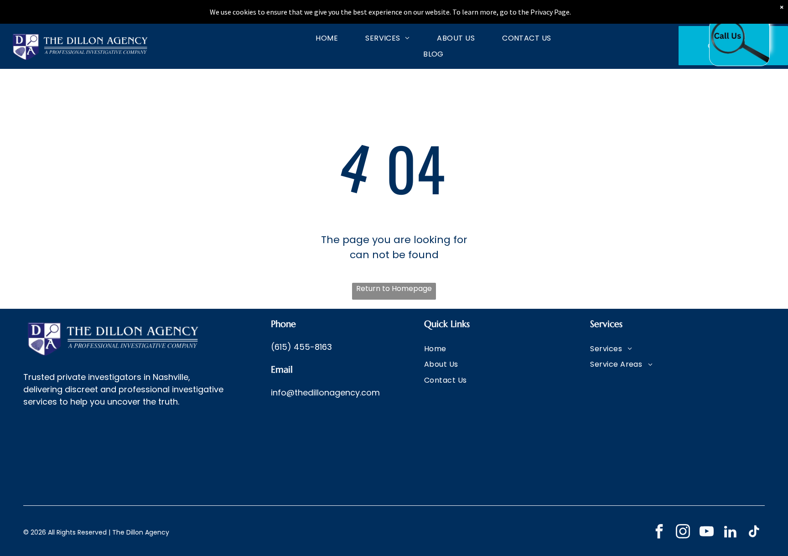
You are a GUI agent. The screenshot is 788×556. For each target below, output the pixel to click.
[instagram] (683, 533)
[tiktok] (754, 533)
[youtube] (706, 533)
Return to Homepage (394, 288)
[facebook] (659, 533)
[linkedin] (730, 533)
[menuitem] (313, 38)
